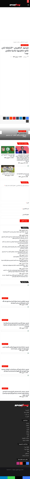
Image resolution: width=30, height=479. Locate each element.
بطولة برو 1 (26, 447)
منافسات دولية (26, 440)
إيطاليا (27, 432)
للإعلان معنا (26, 412)
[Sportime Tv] (15, 5)
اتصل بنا (27, 417)
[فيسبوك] (27, 118)
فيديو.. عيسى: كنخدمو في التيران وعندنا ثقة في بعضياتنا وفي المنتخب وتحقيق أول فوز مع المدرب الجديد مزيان (15, 393)
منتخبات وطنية (25, 456)
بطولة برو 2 (26, 449)
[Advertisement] (15, 23)
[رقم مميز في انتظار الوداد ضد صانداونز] (22, 169)
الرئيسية (26, 42)
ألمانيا (28, 430)
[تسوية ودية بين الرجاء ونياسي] (7, 169)
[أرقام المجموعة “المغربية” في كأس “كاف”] (7, 150)
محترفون (27, 453)
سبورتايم (25, 57)
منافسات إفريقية (16, 42)
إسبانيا (27, 423)
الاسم (27, 203)
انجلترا (27, 425)
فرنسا (28, 428)
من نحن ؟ (27, 414)
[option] (15, 132)
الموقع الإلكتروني (25, 214)
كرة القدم (22, 42)
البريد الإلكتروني (25, 209)
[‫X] (24, 118)
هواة (28, 451)
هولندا (27, 434)
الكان (28, 436)
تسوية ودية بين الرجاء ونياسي (8, 173)
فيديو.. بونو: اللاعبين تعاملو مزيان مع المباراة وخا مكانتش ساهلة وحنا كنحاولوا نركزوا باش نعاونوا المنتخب (16, 324)
